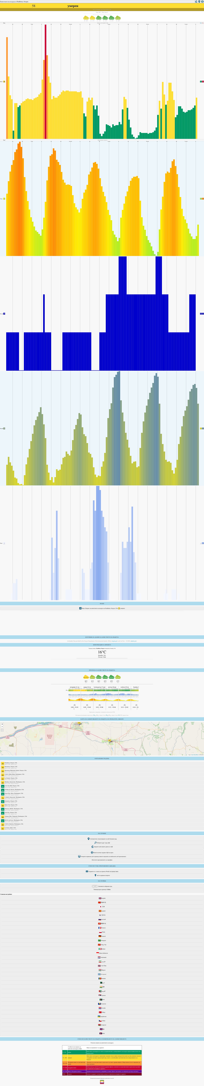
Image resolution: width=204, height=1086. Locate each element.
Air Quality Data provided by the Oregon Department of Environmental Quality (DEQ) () (92, 641)
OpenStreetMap (194, 754)
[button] (109, 741)
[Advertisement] (48, 623)
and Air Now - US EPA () (127, 641)
